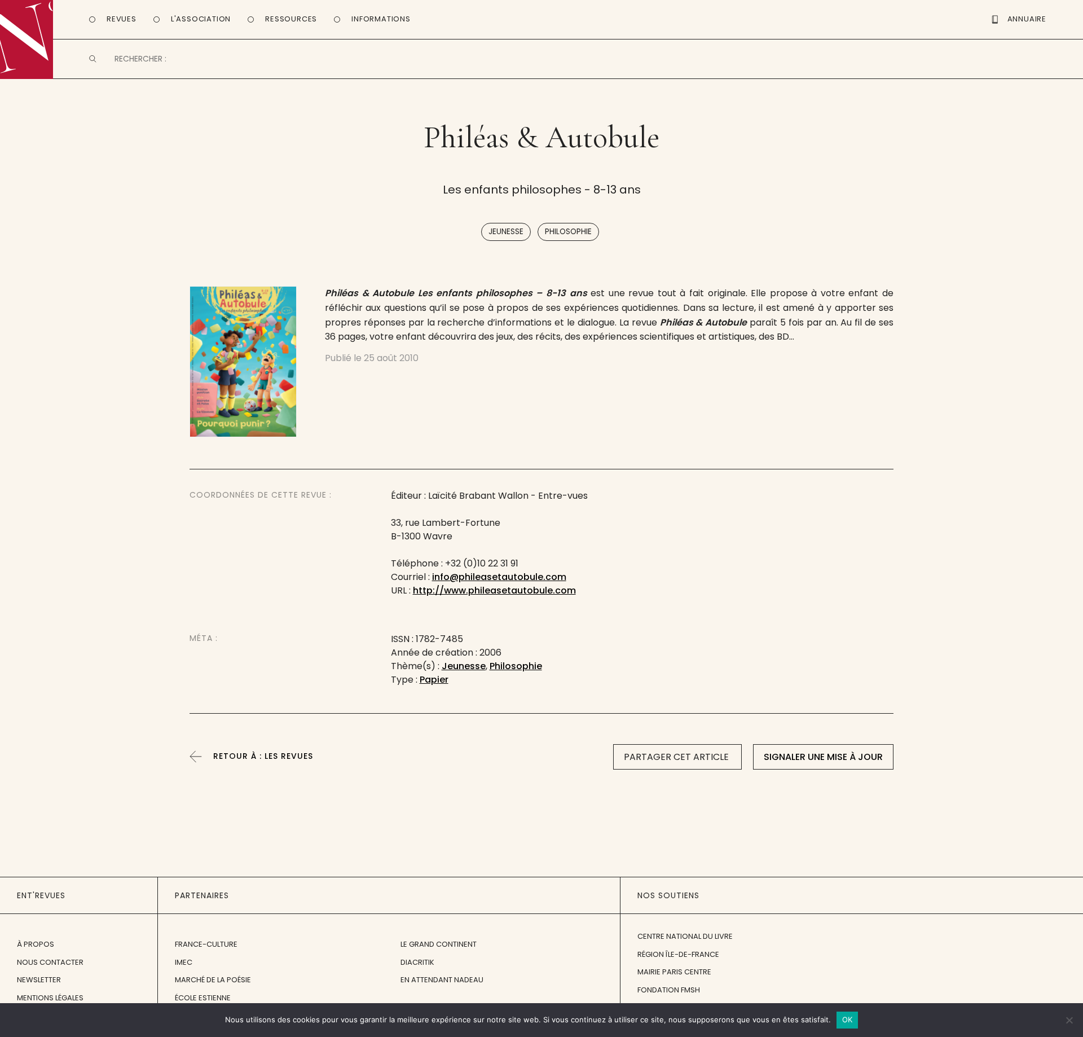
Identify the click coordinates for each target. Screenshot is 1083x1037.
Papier (434, 679)
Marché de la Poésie (213, 979)
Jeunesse (505, 231)
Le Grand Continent (438, 944)
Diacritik (417, 962)
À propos (35, 944)
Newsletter (39, 979)
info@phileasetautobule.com (499, 576)
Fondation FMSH (668, 990)
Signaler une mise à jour (823, 756)
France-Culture (206, 944)
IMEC (183, 962)
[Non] (1069, 1020)
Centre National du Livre (685, 936)
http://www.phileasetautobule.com (494, 590)
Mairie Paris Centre (674, 971)
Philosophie (568, 231)
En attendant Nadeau (441, 979)
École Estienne (203, 997)
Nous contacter (50, 962)
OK (847, 1019)
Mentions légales (50, 997)
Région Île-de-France (678, 954)
